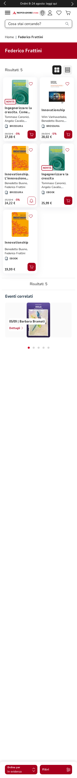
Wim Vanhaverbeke (53, 117)
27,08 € (10, 137)
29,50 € (45, 134)
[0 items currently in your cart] (68, 12)
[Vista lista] (67, 69)
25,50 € (9, 200)
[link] (42, 13)
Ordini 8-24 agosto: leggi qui (38, 4)
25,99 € (46, 203)
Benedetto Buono (52, 121)
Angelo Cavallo (14, 121)
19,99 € (10, 269)
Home (10, 37)
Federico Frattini (15, 187)
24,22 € (10, 203)
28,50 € (9, 134)
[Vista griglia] (56, 69)
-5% (17, 133)
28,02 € (46, 137)
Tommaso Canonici (17, 117)
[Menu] (8, 13)
